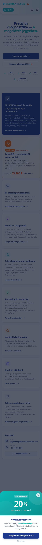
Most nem (21, 541)
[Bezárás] (38, 495)
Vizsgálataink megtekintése (21, 535)
